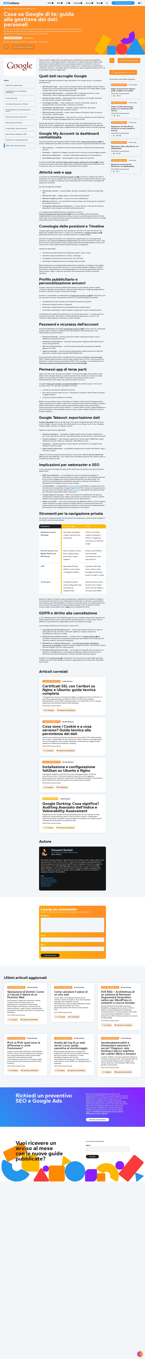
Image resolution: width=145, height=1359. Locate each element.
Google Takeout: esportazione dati (16, 128)
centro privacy (55, 658)
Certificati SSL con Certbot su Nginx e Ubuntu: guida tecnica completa (69, 690)
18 (120, 95)
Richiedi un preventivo (123, 3)
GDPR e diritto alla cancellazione (16, 145)
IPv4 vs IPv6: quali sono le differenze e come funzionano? (23, 1045)
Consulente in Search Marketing (64, 852)
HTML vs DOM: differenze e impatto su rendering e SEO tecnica (122, 109)
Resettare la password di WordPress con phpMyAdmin (122, 165)
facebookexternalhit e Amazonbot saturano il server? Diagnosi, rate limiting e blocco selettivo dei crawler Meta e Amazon (118, 1048)
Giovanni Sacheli (47, 878)
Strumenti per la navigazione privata (17, 140)
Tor (66, 607)
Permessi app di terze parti (14, 122)
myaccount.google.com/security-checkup (80, 162)
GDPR (42, 618)
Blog (98, 3)
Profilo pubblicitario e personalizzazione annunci (18, 110)
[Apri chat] (140, 1354)
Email (43, 945)
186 (120, 135)
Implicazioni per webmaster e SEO (16, 134)
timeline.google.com (93, 233)
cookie (77, 490)
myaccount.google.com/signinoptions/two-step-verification (62, 363)
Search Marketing (50, 798)
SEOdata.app (46, 884)
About (88, 3)
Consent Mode (73, 486)
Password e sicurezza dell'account (16, 117)
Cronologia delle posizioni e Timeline (17, 104)
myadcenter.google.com (80, 295)
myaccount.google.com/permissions (61, 384)
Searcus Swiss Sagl (48, 882)
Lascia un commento (67, 710)
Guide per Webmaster (13, 38)
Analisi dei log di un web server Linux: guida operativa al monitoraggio (71, 1045)
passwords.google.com (73, 329)
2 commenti (63, 787)
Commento (45, 916)
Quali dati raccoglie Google (14, 85)
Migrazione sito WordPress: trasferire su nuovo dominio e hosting (123, 128)
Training (76, 3)
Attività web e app (11, 98)
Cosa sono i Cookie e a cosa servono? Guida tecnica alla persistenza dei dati (67, 730)
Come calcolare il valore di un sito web (71, 993)
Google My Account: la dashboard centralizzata (16, 91)
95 (119, 153)
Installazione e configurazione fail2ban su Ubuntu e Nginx (68, 768)
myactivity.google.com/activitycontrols (54, 214)
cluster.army (45, 886)
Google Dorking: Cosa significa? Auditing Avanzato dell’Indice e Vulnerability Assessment (70, 807)
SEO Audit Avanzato (48, 880)
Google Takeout (45, 422)
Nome (43, 935)
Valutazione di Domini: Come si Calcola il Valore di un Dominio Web (25, 994)
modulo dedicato (89, 636)
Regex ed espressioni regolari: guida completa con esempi (123, 90)
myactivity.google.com (69, 177)
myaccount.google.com (91, 142)
